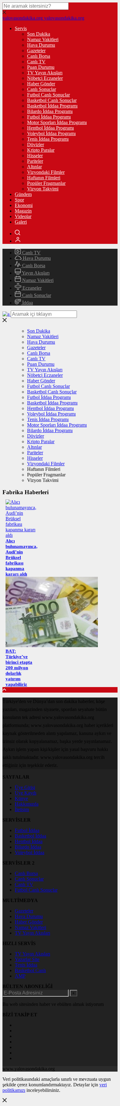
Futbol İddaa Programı (49, 116)
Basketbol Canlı (30, 970)
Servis (21, 28)
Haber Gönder (41, 83)
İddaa (27, 302)
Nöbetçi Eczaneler (45, 78)
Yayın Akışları (35, 273)
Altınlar (34, 166)
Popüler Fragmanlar (46, 183)
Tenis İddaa (26, 964)
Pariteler (35, 161)
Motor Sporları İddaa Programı (57, 122)
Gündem (23, 194)
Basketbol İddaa (30, 835)
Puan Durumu (40, 67)
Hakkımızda (26, 804)
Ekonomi (24, 205)
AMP (20, 976)
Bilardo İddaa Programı (50, 111)
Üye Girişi (25, 787)
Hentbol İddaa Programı (50, 128)
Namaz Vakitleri (42, 39)
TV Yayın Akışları (44, 72)
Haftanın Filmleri (43, 177)
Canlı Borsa (38, 56)
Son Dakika (38, 34)
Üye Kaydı (25, 792)
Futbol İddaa (27, 830)
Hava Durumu (41, 45)
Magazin (23, 210)
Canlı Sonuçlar (41, 89)
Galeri (21, 222)
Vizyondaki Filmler (46, 172)
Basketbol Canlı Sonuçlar (52, 100)
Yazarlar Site (27, 959)
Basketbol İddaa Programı (52, 105)
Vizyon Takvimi (42, 188)
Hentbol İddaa (28, 841)
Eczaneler (31, 288)
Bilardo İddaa (28, 847)
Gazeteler (36, 50)
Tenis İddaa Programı (48, 139)
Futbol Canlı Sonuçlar (48, 94)
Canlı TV (36, 61)
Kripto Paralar (40, 150)
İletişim (22, 809)
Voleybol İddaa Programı (51, 133)
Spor (19, 199)
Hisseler (35, 155)
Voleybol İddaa (29, 852)
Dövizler (35, 144)
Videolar (23, 216)
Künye (21, 798)
